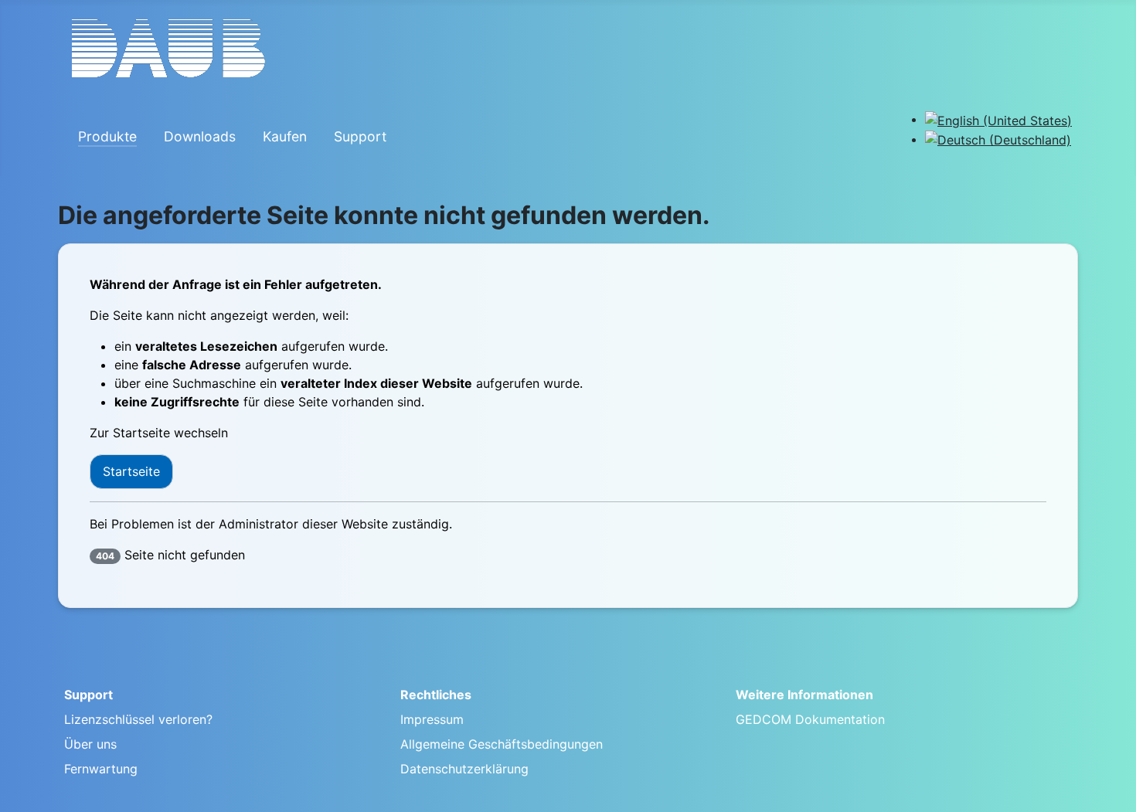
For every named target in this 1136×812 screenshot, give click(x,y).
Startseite (131, 471)
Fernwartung (101, 768)
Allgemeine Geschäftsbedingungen (501, 744)
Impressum (432, 719)
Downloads (200, 136)
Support (360, 136)
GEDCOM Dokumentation (810, 719)
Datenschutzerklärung (464, 768)
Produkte (107, 136)
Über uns (90, 744)
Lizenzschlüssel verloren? (138, 719)
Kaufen (285, 136)
